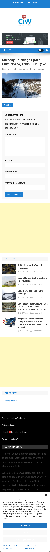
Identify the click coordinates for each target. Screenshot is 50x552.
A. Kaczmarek (22, 69)
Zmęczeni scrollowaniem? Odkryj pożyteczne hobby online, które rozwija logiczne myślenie (32, 323)
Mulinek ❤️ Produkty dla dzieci (14, 432)
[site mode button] (41, 50)
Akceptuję (25, 525)
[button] (46, 495)
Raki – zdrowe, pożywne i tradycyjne (30, 266)
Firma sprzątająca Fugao (12, 439)
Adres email (11, 171)
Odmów (25, 532)
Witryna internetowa (15, 183)
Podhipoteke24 (11, 401)
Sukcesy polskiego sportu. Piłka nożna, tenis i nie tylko (10, 105)
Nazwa (8, 160)
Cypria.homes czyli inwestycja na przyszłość (32, 279)
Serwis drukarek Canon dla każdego (30, 292)
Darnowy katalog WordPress (13, 418)
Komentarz (11, 134)
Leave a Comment (39, 69)
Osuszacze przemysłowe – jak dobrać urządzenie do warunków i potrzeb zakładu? (32, 307)
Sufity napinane (8, 425)
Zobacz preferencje (25, 539)
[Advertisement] (25, 228)
